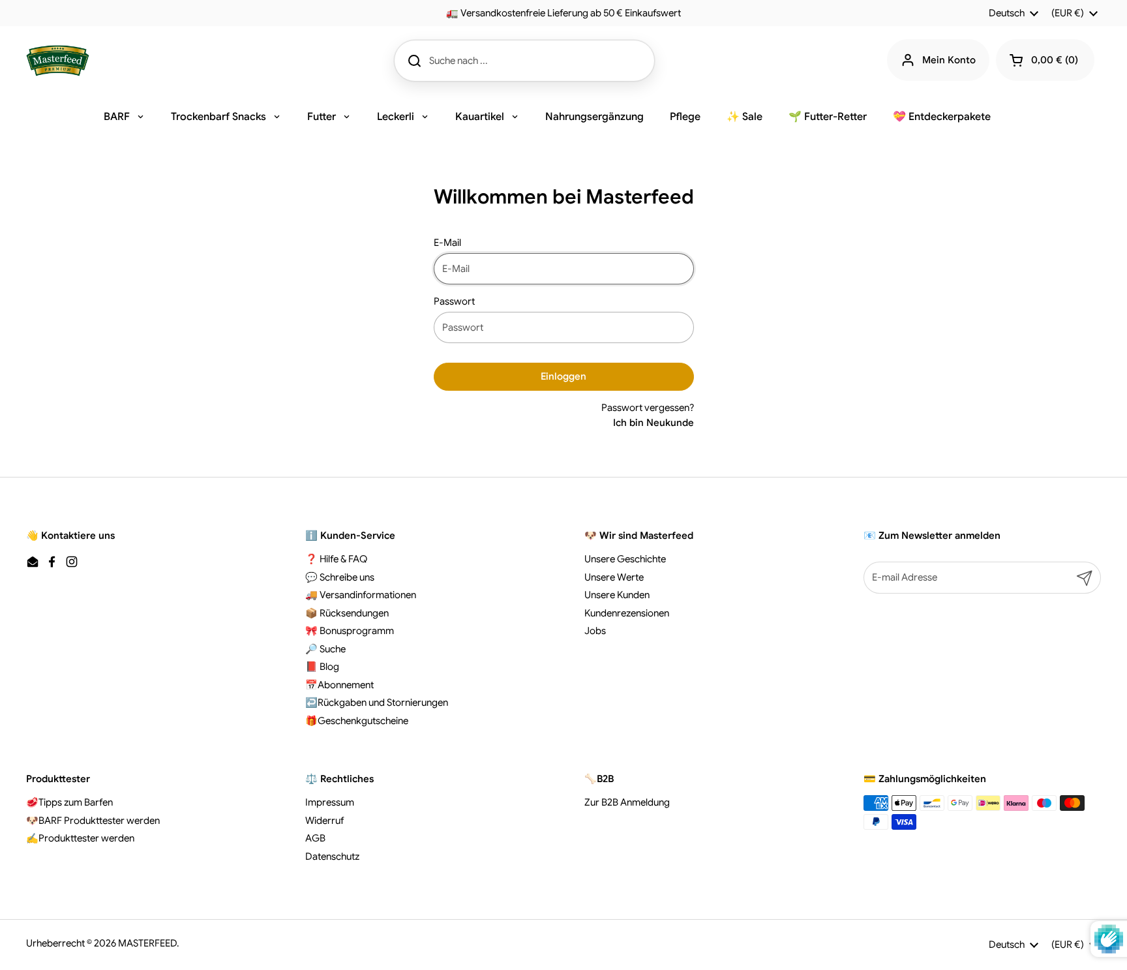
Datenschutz (332, 856)
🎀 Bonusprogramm (349, 631)
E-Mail (447, 243)
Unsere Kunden (617, 595)
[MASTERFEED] (57, 60)
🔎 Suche (325, 649)
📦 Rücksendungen (347, 613)
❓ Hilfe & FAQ (336, 559)
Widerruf (324, 820)
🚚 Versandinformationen (360, 595)
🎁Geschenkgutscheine (356, 721)
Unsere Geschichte (625, 559)
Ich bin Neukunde (653, 423)
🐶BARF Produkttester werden (93, 820)
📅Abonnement (339, 685)
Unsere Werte (614, 577)
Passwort (454, 301)
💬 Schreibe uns (339, 577)
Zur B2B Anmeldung (627, 802)
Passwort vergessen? (647, 408)
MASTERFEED (147, 943)
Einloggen (563, 376)
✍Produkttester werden (80, 838)
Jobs (595, 631)
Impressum (329, 802)
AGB (315, 838)
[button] (1045, 60)
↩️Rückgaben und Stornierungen (376, 702)
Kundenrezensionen (626, 613)
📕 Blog (322, 667)
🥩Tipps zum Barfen (69, 802)
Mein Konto (949, 60)
